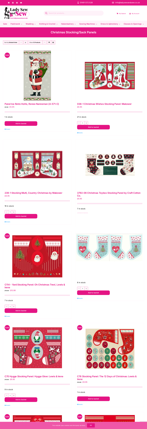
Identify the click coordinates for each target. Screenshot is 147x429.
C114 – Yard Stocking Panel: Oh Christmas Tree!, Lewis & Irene (35, 286)
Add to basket (21, 123)
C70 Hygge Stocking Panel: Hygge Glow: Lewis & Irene (34, 376)
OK (91, 425)
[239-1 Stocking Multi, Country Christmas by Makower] (37, 165)
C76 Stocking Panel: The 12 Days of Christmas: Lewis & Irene (107, 378)
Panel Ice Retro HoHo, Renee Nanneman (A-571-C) (32, 104)
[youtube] (21, 2)
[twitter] (12, 2)
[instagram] (16, 2)
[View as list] (53, 42)
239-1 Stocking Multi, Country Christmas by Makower (33, 193)
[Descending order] (26, 42)
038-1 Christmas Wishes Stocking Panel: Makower (104, 104)
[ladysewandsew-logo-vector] (16, 8)
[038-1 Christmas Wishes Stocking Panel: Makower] (110, 76)
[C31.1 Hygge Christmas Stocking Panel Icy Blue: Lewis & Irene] (110, 247)
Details (8, 129)
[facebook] (8, 2)
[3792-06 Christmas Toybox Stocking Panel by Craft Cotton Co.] (110, 165)
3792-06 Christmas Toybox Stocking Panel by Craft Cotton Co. (108, 194)
